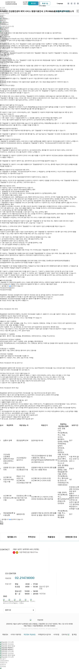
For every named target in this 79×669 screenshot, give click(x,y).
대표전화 (59, 11)
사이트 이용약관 (16, 635)
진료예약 (3, 37)
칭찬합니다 (3, 69)
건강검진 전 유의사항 (7, 26)
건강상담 (3, 74)
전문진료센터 (5, 19)
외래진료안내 (4, 45)
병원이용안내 (37, 11)
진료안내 (3, 664)
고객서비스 (3, 63)
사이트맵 (56, 635)
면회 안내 (3, 50)
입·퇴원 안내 (4, 48)
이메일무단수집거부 (44, 635)
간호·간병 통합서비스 (7, 54)
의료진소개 (3, 662)
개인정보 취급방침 (29, 635)
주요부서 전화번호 (6, 60)
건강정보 (3, 76)
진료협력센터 (4, 78)
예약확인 (3, 41)
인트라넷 (65, 635)
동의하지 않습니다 (17, 286)
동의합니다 (5, 286)
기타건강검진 (4, 34)
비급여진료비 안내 (6, 61)
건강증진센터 (14, 11)
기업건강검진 (4, 32)
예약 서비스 (26, 11)
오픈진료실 (3, 73)
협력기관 (19, 610)
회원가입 (45, 3)
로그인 (33, 3)
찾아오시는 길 (4, 58)
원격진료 (3, 65)
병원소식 (3, 84)
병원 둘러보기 (4, 56)
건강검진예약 (4, 39)
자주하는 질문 (4, 67)
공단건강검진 (4, 30)
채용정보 (5, 635)
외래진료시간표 (5, 47)
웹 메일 (74, 635)
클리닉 (3, 21)
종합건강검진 (4, 28)
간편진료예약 (4, 661)
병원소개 (3, 80)
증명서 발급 (4, 52)
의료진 (2, 17)
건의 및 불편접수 (5, 71)
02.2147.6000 (24, 578)
